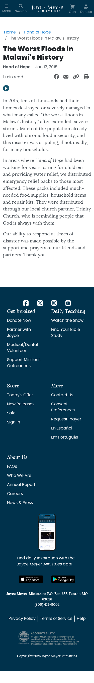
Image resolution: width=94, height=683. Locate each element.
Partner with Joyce (19, 333)
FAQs (12, 466)
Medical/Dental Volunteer (22, 348)
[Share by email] (66, 77)
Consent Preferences (63, 407)
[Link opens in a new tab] (26, 303)
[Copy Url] (76, 77)
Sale (11, 413)
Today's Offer (20, 395)
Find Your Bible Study (65, 333)
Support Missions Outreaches (23, 363)
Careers (15, 494)
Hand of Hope (37, 32)
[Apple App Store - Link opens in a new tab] (31, 579)
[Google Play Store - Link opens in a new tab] (63, 579)
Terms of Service (56, 619)
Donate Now (19, 320)
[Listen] (6, 88)
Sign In (13, 422)
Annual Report (21, 485)
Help (81, 619)
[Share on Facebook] (56, 77)
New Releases (20, 404)
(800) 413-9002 (47, 604)
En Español (61, 428)
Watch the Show (67, 320)
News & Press (20, 503)
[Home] (48, 9)
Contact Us (62, 395)
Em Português (64, 437)
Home (10, 32)
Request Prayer (66, 419)
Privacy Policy (22, 619)
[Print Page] (86, 77)
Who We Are (19, 476)
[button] (6, 8)
